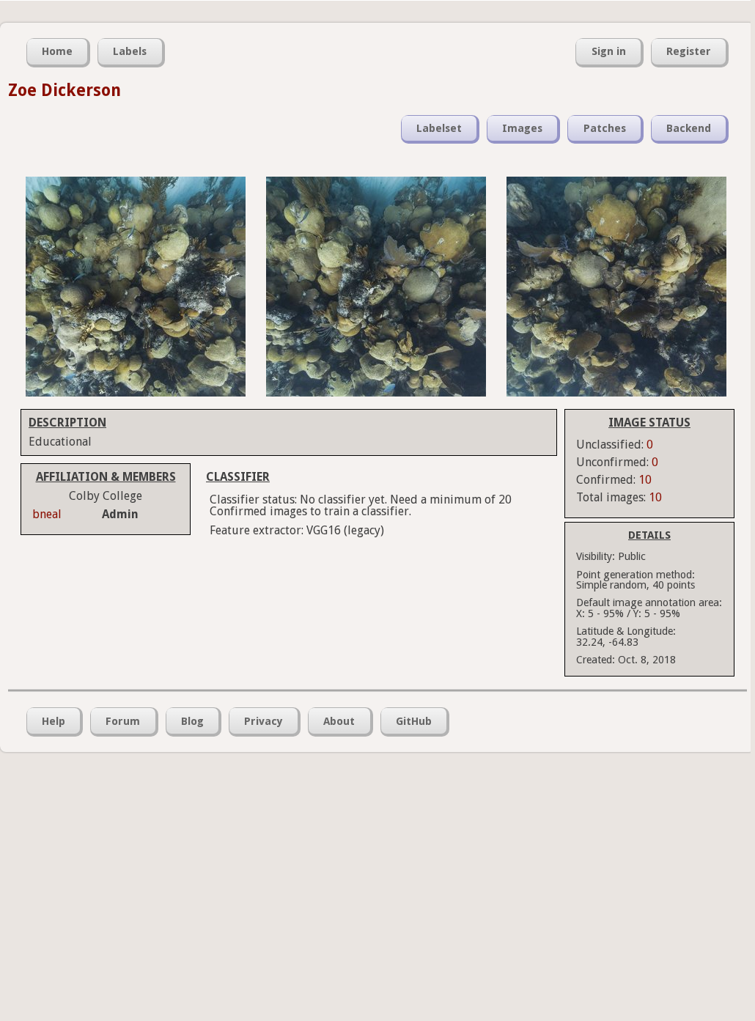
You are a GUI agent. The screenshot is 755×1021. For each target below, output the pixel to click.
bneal (47, 514)
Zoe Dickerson (64, 90)
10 (645, 480)
